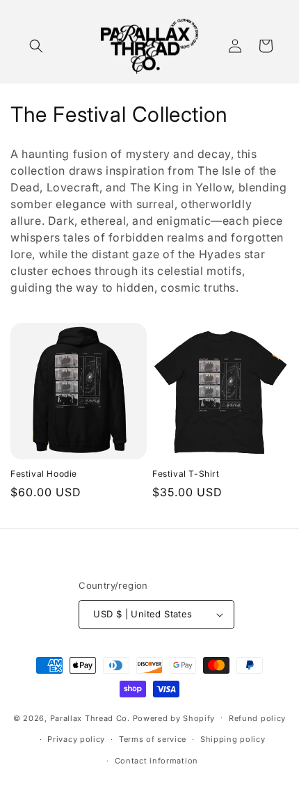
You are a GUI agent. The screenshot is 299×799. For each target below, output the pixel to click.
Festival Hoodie (43, 473)
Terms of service (152, 739)
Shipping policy (233, 739)
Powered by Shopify (174, 717)
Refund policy (257, 718)
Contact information (156, 761)
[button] (36, 46)
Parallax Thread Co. (90, 717)
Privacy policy (76, 739)
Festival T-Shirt (186, 473)
